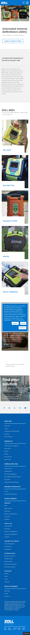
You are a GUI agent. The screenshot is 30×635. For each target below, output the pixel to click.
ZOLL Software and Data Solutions (12, 476)
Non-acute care (8, 456)
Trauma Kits (7, 516)
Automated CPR (8, 508)
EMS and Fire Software (9, 556)
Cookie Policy (23, 628)
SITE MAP (5, 628)
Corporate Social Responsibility (11, 431)
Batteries (6, 573)
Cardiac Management (9, 543)
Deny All (23, 323)
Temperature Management (10, 534)
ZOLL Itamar (7, 479)
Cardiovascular (7, 546)
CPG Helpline (10, 628)
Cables (6, 576)
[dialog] (15, 317)
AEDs (5, 505)
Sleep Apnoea (7, 549)
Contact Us (7, 434)
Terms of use (15, 628)
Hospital (6, 451)
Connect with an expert (11, 396)
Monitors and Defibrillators (10, 514)
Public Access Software (9, 567)
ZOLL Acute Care (8, 468)
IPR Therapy (7, 511)
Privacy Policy (19, 628)
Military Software (8, 561)
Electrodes (6, 582)
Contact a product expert (12, 41)
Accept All (15, 323)
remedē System (8, 471)
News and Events (8, 436)
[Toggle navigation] (27, 2)
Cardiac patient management (11, 446)
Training (6, 491)
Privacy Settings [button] (26, 633)
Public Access (7, 459)
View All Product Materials (10, 494)
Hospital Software (8, 558)
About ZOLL (7, 426)
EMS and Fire (7, 448)
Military (6, 454)
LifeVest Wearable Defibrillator (11, 482)
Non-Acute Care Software (10, 564)
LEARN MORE (9, 344)
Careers (6, 428)
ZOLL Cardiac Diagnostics (10, 474)
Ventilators (6, 519)
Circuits (6, 579)
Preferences (22, 328)
